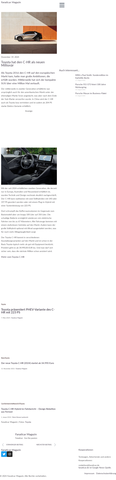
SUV (18, 404)
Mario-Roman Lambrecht (20, 417)
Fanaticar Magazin (11, 2)
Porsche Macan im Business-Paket (90, 93)
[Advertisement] (29, 128)
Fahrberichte (8, 404)
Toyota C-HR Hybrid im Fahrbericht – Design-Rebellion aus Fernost (28, 410)
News (3, 358)
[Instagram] (9, 454)
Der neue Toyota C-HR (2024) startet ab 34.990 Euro (27, 363)
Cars (2, 404)
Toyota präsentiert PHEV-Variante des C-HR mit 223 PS (28, 311)
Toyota (3, 304)
